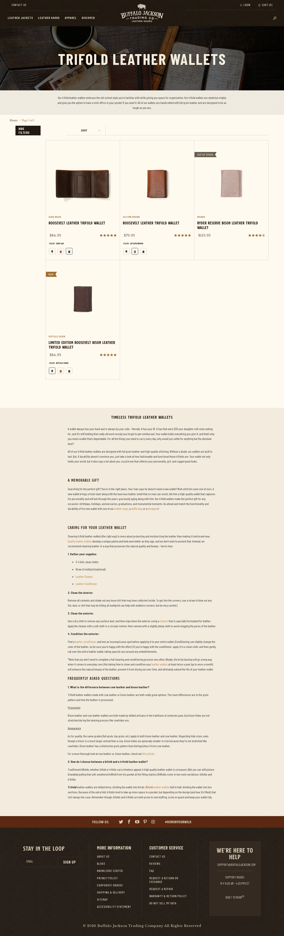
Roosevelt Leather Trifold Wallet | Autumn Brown (157, 200)
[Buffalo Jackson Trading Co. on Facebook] (129, 822)
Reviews (154, 863)
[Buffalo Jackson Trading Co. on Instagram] (153, 822)
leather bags (121, 508)
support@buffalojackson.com (236, 864)
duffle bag (136, 508)
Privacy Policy (107, 878)
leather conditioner (85, 641)
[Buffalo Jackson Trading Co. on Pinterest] (145, 822)
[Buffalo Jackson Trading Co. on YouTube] (137, 822)
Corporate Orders (110, 885)
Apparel (71, 18)
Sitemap (102, 899)
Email (29, 861)
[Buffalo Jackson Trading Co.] (142, 13)
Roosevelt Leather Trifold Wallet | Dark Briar (83, 200)
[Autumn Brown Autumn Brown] (60, 251)
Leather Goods (49, 18)
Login (246, 5)
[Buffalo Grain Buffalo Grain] (52, 251)
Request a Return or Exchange (163, 879)
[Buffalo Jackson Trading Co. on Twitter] (121, 822)
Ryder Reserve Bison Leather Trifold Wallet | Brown (231, 192)
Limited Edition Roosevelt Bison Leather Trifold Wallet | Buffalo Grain (83, 319)
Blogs (101, 863)
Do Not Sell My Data (162, 903)
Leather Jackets (20, 18)
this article (148, 753)
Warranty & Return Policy (168, 896)
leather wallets (160, 664)
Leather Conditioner (86, 584)
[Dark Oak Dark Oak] (69, 251)
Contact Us (19, 5)
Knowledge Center (110, 870)
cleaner (164, 621)
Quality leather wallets (80, 541)
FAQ (151, 870)
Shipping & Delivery (111, 892)
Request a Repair (161, 889)
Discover (88, 18)
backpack (153, 508)
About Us (103, 856)
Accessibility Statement (114, 906)
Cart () (266, 5)
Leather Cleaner (84, 576)
